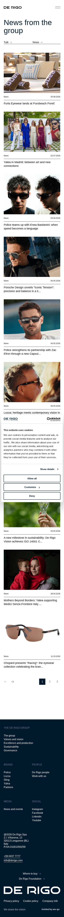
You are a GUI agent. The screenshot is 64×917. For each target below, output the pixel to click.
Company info (50, 901)
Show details (47, 469)
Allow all (32, 478)
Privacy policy (11, 901)
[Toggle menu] (57, 7)
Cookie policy (30, 901)
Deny (32, 496)
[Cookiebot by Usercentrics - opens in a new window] (46, 419)
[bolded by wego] (51, 909)
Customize (30, 487)
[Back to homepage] (13, 7)
